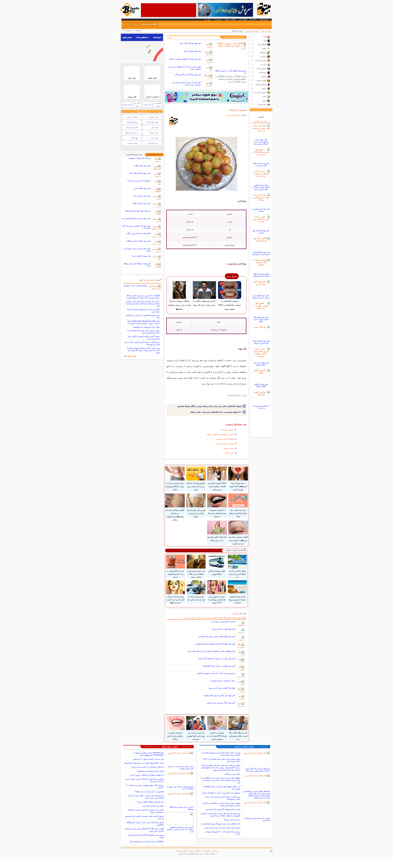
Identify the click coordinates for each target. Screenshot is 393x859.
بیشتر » (169, 38)
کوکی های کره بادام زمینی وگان (138, 233)
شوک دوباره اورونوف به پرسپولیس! (146, 327)
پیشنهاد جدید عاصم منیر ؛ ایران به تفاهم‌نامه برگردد (221, 793)
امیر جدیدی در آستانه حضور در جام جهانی (148, 759)
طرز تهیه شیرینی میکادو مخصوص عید (136, 218)
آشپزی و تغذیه (266, 31)
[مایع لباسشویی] (206, 97)
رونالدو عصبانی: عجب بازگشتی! (135, 286)
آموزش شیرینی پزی (252, 31)
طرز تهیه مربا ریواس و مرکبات (261, 210)
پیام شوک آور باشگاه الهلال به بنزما (150, 802)
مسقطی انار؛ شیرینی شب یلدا (139, 181)
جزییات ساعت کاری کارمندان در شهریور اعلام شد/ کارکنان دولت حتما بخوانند (221, 754)
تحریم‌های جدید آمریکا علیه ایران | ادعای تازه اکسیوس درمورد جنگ (257, 770)
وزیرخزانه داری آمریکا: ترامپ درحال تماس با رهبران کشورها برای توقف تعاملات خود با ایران (220, 814)
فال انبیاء (132, 78)
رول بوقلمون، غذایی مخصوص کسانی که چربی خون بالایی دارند (211, 651)
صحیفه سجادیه (132, 143)
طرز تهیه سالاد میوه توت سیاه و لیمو (221, 703)
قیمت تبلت (154, 138)
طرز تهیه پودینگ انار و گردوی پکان (188, 74)
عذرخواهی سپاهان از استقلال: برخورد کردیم (147, 775)
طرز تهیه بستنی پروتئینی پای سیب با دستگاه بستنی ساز (261, 141)
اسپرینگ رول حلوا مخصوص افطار (138, 211)
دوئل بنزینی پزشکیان (232, 774)
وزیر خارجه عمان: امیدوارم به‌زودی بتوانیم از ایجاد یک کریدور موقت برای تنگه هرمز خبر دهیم (143, 350)
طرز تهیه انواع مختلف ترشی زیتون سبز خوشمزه (216, 636)
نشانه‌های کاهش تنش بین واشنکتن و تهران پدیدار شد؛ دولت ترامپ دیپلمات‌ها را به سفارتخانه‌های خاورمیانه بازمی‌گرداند (256, 794)
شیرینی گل (229, 453)
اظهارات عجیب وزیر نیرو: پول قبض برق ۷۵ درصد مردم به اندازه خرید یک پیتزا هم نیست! (143, 296)
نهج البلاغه (134, 138)
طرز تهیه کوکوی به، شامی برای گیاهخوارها (219, 666)
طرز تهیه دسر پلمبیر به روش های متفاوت (219, 695)
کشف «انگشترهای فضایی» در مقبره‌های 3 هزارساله (144, 763)
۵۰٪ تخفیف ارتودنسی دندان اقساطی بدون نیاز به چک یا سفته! (216, 412)
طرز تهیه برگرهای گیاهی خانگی (261, 385)
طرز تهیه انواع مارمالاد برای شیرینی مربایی (261, 342)
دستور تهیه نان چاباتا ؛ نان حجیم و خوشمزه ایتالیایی (215, 673)
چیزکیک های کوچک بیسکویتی (139, 158)
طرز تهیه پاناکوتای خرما (142, 256)
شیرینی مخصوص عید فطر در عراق (220, 434)
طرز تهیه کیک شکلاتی (142, 166)
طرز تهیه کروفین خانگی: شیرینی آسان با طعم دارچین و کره (261, 187)
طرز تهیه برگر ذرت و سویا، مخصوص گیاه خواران (216, 658)
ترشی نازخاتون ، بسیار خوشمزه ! (222, 681)
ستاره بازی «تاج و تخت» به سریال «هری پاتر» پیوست (181, 767)
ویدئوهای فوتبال (132, 122)
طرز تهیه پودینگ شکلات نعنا (190, 43)
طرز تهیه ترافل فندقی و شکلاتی (138, 241)
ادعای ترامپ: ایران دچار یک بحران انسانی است (222, 828)
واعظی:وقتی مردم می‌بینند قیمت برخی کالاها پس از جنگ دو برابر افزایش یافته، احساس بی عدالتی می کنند (220, 780)
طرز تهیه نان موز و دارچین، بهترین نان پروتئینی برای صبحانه (186, 83)
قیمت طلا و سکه (152, 122)
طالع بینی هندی (157, 104)
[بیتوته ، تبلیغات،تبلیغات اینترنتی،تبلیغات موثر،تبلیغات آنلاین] (168, 10)
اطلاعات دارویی (132, 117)
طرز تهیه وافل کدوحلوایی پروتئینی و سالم (185, 59)
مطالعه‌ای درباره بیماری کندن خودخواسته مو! (147, 841)
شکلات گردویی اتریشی (225, 439)
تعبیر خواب (127, 104)
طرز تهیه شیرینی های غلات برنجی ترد (261, 164)
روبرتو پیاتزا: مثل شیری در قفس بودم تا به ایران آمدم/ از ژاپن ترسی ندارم (146, 796)
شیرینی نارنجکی (237, 109)
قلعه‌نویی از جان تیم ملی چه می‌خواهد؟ (149, 791)
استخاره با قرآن (152, 97)
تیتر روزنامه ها (153, 143)
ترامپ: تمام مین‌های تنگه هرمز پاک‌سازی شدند (222, 809)
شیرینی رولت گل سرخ (225, 443)
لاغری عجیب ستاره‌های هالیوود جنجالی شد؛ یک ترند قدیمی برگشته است (180, 829)
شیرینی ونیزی (228, 448)
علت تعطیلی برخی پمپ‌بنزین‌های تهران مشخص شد (220, 824)
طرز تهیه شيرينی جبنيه (142, 196)
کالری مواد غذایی (132, 127)
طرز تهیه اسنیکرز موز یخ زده (261, 231)
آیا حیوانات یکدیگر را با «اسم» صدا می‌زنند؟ (147, 767)
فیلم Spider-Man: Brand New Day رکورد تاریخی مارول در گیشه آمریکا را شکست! (143, 322)
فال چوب (147, 104)
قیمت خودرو (153, 117)
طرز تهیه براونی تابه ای (192, 51)
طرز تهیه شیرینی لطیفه (141, 203)
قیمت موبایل (153, 133)
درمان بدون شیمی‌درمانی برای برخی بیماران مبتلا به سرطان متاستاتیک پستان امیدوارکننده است (142, 303)
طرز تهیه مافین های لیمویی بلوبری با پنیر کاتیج (261, 319)
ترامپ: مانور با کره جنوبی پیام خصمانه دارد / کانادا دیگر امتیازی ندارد (143, 331)
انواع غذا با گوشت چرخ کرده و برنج (222, 688)
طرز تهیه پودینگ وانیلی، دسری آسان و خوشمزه (261, 253)
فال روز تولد (137, 104)
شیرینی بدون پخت (227, 430)
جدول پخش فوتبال (131, 133)
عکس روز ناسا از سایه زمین (153, 806)
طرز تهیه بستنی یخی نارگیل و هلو (261, 364)
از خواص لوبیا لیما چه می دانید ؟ (261, 407)
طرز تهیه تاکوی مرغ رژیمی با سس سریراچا (261, 296)
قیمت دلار (154, 127)
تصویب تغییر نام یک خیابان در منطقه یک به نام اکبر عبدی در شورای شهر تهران (221, 804)
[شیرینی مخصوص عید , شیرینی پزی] (206, 164)
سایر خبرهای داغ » (129, 356)
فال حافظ (152, 78)
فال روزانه (132, 97)
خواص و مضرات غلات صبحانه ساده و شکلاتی (261, 275)
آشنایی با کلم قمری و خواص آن (223, 622)
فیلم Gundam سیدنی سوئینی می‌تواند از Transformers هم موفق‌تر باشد (148, 754)
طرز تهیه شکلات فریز (142, 188)
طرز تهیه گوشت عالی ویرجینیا (223, 629)
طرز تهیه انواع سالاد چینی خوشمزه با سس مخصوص (215, 644)
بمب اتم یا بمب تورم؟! (232, 820)
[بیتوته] (130, 16)
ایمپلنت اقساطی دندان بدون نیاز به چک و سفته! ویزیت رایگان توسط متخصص (209, 406)
